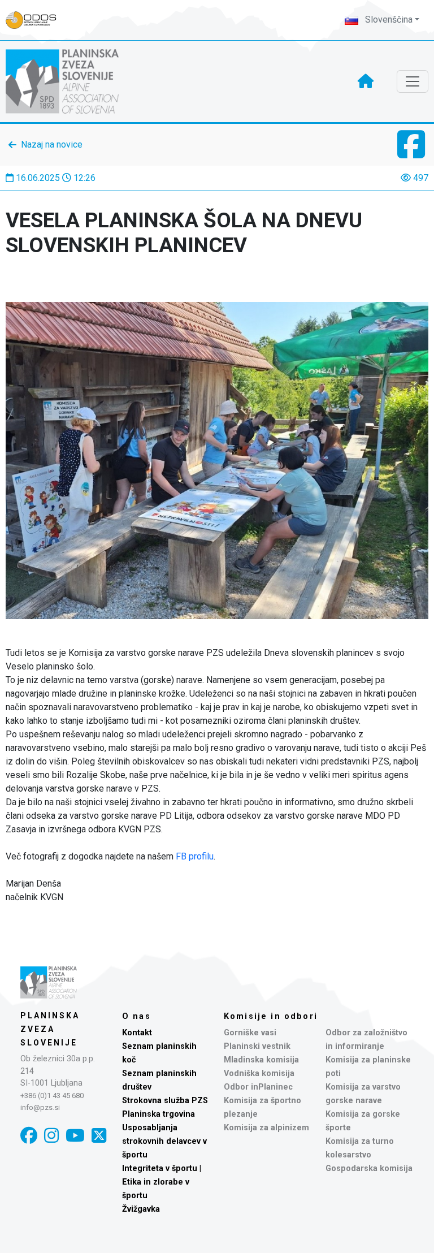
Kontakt (137, 1033)
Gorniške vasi (250, 1033)
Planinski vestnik (257, 1046)
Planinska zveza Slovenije (50, 1029)
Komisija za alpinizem (266, 1128)
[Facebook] (28, 1135)
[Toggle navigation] (412, 81)
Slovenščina (388, 19)
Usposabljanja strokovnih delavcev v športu (164, 1141)
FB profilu (195, 856)
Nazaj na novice (52, 144)
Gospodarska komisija (369, 1168)
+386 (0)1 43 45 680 (52, 1095)
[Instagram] (51, 1135)
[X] (99, 1135)
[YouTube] (75, 1135)
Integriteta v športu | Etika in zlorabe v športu (161, 1182)
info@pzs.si (40, 1107)
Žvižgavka (141, 1209)
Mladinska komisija (261, 1060)
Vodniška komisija (259, 1073)
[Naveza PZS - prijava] (37, 20)
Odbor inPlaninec (258, 1087)
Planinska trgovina (158, 1114)
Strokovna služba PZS (165, 1100)
